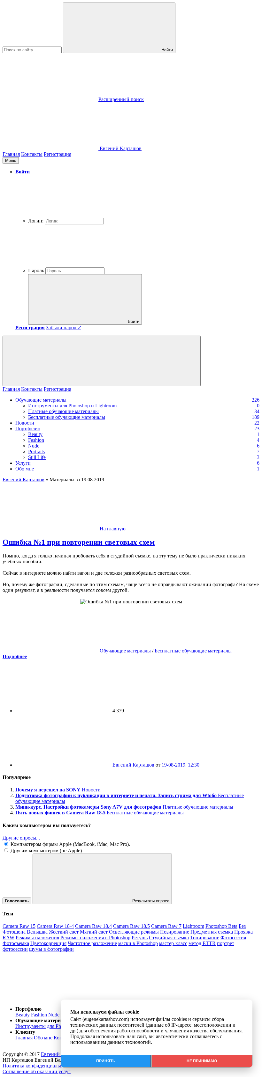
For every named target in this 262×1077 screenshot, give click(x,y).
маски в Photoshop (138, 943)
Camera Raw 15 (19, 926)
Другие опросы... (21, 837)
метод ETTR (202, 943)
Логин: (35, 220)
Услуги (23, 463)
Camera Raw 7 (166, 926)
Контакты (31, 154)
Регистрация (57, 154)
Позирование (174, 932)
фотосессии (15, 949)
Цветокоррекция (48, 943)
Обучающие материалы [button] (42, 1020)
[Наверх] (50, 998)
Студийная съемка (169, 937)
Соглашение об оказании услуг (37, 1071)
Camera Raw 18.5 (131, 926)
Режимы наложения (37, 937)
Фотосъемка (16, 943)
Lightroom (193, 926)
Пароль (36, 270)
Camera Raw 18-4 (55, 926)
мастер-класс (173, 943)
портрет (225, 943)
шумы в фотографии (51, 949)
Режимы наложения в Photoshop (95, 937)
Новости (24, 423)
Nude (33, 445)
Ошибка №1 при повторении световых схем (79, 542)
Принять (105, 1061)
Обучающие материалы (40, 400)
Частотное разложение (92, 943)
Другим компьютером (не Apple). (46, 850)
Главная (11, 154)
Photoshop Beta (221, 926)
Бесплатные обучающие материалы (66, 417)
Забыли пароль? (63, 327)
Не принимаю (202, 1061)
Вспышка (37, 932)
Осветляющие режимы (134, 932)
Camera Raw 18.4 (93, 926)
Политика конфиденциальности (38, 1065)
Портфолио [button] (28, 1009)
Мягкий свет (94, 932)
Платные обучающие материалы (63, 411)
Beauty (35, 434)
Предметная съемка (211, 932)
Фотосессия (233, 937)
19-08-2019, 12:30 (180, 765)
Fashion (36, 440)
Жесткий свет (64, 932)
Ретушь (140, 937)
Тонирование (204, 937)
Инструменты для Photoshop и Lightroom (72, 405)
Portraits (36, 451)
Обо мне (24, 468)
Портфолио (27, 428)
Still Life (37, 457)
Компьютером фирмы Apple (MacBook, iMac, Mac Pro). (69, 844)
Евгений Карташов (133, 765)
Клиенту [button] (25, 1032)
